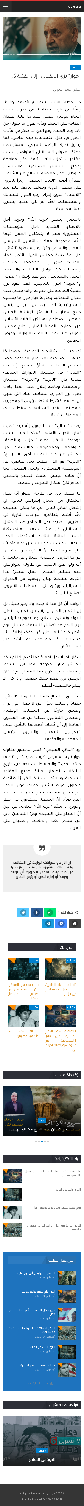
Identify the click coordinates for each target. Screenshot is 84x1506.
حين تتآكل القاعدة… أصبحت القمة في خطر (31, 1312)
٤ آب (42, 1120)
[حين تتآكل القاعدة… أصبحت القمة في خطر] (67, 1315)
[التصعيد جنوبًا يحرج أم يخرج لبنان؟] (67, 1278)
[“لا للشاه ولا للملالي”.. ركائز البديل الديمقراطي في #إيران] (60, 969)
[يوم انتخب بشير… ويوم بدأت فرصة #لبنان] (23, 1016)
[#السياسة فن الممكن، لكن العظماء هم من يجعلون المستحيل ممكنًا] (23, 969)
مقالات (75, 67)
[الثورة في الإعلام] (42, 1441)
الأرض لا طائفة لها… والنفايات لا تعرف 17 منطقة (31, 1330)
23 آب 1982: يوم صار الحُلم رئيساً (36, 1365)
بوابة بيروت (74, 6)
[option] (42, 1113)
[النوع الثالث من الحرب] (12, 1194)
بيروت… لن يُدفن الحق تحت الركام (42, 1129)
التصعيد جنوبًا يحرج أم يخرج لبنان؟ (36, 1273)
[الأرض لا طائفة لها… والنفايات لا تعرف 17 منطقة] (12, 1230)
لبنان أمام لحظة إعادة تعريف (38, 1291)
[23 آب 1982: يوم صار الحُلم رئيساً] (67, 1370)
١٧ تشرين (42, 1450)
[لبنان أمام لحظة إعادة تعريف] (67, 1296)
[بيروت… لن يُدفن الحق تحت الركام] (42, 1111)
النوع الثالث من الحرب (42, 1347)
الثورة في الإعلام (42, 1459)
